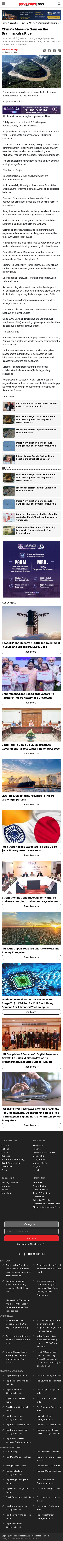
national (5, 1148)
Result (36, 1170)
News (4, 23)
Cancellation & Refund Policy (46, 1203)
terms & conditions (42, 1193)
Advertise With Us (41, 1200)
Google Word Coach (16, 1465)
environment (7, 1166)
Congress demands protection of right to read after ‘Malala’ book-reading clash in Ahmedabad (48, 1288)
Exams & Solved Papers (44, 1152)
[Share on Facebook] (54, 51)
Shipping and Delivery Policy (46, 1207)
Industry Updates (9, 1182)
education (14, 23)
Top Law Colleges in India (49, 1471)
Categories (30, 1224)
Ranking (37, 1148)
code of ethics (40, 1189)
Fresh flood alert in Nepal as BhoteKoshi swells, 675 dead (49, 1268)
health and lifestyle (10, 1163)
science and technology (13, 1159)
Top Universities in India (48, 1451)
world (4, 1170)
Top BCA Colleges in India (18, 1497)
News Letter (7, 1193)
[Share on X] (49, 51)
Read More (30, 651)
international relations (47, 23)
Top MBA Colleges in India (18, 1457)
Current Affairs (40, 1163)
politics (4, 1152)
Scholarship (38, 1156)
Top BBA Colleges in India (49, 1488)
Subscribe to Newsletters (29, 1244)
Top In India (16, 1375)
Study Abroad (39, 1159)
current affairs (28, 23)
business (5, 1156)
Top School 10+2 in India (48, 1465)
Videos (4, 1189)
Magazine (6, 1186)
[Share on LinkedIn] (59, 51)
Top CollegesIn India (49, 1375)
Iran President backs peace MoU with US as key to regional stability (17, 1324)
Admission (38, 1145)
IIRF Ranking (12, 1451)
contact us (38, 1196)
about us (37, 1182)
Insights (36, 1166)
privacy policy (39, 1186)
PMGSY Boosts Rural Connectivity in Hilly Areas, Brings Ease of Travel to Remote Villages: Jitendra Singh (49, 1359)
